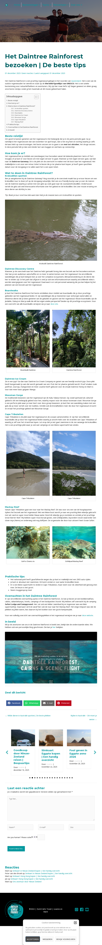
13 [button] (59, 774)
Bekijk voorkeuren (65, 939)
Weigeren (47, 939)
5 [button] (39, 774)
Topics (45, 4)
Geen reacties (27, 73)
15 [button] (64, 774)
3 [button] (34, 774)
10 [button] (52, 774)
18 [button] (72, 774)
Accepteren (33, 939)
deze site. (54, 304)
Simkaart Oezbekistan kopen (77, 753)
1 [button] (29, 774)
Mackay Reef (19, 122)
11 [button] (54, 774)
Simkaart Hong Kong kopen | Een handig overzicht (34, 873)
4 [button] (37, 774)
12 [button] (57, 774)
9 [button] (49, 774)
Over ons (75, 4)
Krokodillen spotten (21, 108)
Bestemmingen (30, 4)
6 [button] (42, 774)
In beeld (11, 130)
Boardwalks (19, 113)
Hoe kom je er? (14, 103)
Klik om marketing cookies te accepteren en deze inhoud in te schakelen (51, 657)
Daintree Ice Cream (21, 115)
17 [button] (69, 774)
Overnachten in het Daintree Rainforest (23, 127)
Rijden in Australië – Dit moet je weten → (84, 716)
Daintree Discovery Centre (23, 111)
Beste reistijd (13, 100)
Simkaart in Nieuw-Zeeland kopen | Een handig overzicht (36, 867)
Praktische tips (13, 124)
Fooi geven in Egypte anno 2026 (50, 753)
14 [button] (62, 774)
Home (17, 4)
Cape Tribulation (20, 120)
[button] (75, 922)
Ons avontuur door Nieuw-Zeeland (27, 878)
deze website (87, 615)
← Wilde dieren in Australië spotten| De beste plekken (28, 715)
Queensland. (76, 81)
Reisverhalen (60, 4)
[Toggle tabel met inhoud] (35, 97)
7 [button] (44, 774)
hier (54, 627)
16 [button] (67, 774)
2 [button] (32, 774)
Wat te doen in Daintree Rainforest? (22, 106)
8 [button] (47, 774)
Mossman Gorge (20, 117)
